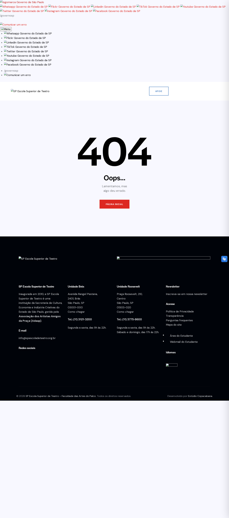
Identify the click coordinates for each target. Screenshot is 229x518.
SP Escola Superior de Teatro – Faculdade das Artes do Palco (61, 396)
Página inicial (114, 204)
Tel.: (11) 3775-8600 (129, 319)
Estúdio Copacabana (200, 396)
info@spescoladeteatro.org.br (37, 338)
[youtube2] (198, 91)
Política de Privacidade (180, 311)
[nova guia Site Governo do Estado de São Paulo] (22, 2)
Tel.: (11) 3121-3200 (80, 319)
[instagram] (181, 91)
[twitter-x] (206, 91)
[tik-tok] (214, 91)
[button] (28, 33)
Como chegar (76, 311)
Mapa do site (174, 324)
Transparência (175, 316)
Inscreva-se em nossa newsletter (186, 294)
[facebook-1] (189, 91)
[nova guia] (13, 24)
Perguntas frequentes (179, 320)
